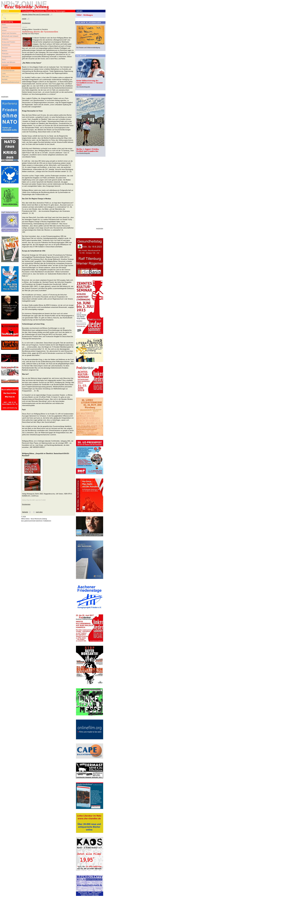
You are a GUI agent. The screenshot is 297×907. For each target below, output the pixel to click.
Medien (4, 50)
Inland (4, 30)
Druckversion (26, 23)
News (4, 24)
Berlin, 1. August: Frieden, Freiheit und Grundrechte (87, 150)
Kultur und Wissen (8, 62)
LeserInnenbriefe (8, 70)
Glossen (5, 48)
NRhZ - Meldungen (84, 15)
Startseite (25, 512)
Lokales (5, 27)
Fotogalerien (6, 56)
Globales (5, 39)
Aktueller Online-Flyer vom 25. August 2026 (35, 14)
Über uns (5, 76)
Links (4, 73)
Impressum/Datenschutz (10, 82)
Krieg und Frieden (8, 42)
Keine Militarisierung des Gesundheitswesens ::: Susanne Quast (89, 83)
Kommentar (6, 45)
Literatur (5, 65)
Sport (4, 59)
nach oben (39, 512)
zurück (24, 18)
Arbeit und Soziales (9, 33)
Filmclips (5, 53)
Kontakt (4, 79)
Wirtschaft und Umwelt (10, 36)
